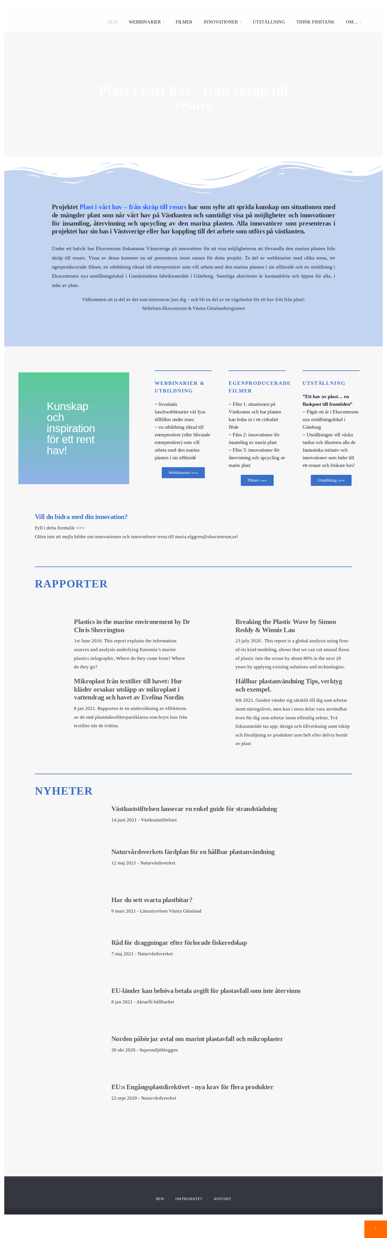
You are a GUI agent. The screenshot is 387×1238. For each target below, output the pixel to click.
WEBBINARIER (145, 22)
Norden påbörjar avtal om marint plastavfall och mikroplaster (197, 1038)
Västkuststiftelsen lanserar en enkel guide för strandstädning (194, 808)
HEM (112, 22)
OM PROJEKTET (188, 1199)
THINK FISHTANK (315, 22)
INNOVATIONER (221, 22)
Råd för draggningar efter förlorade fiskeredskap (179, 942)
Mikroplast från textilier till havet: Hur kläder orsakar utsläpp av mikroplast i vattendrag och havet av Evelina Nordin (128, 689)
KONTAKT (222, 1199)
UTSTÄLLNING (269, 22)
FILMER (184, 22)
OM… (352, 22)
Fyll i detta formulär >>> (60, 528)
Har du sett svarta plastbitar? (151, 900)
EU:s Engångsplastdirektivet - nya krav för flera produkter (192, 1087)
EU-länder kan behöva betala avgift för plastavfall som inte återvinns (206, 990)
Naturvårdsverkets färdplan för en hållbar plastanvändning (193, 851)
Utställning (324, 383)
